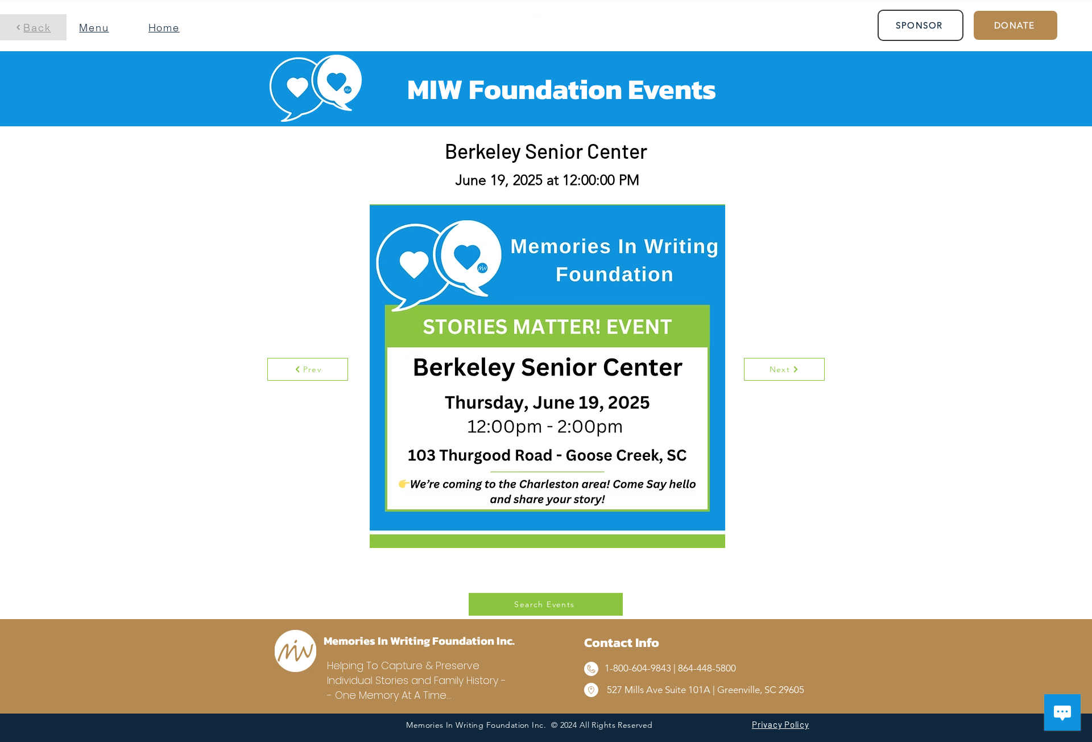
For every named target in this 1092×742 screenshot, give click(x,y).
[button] (100, 27)
